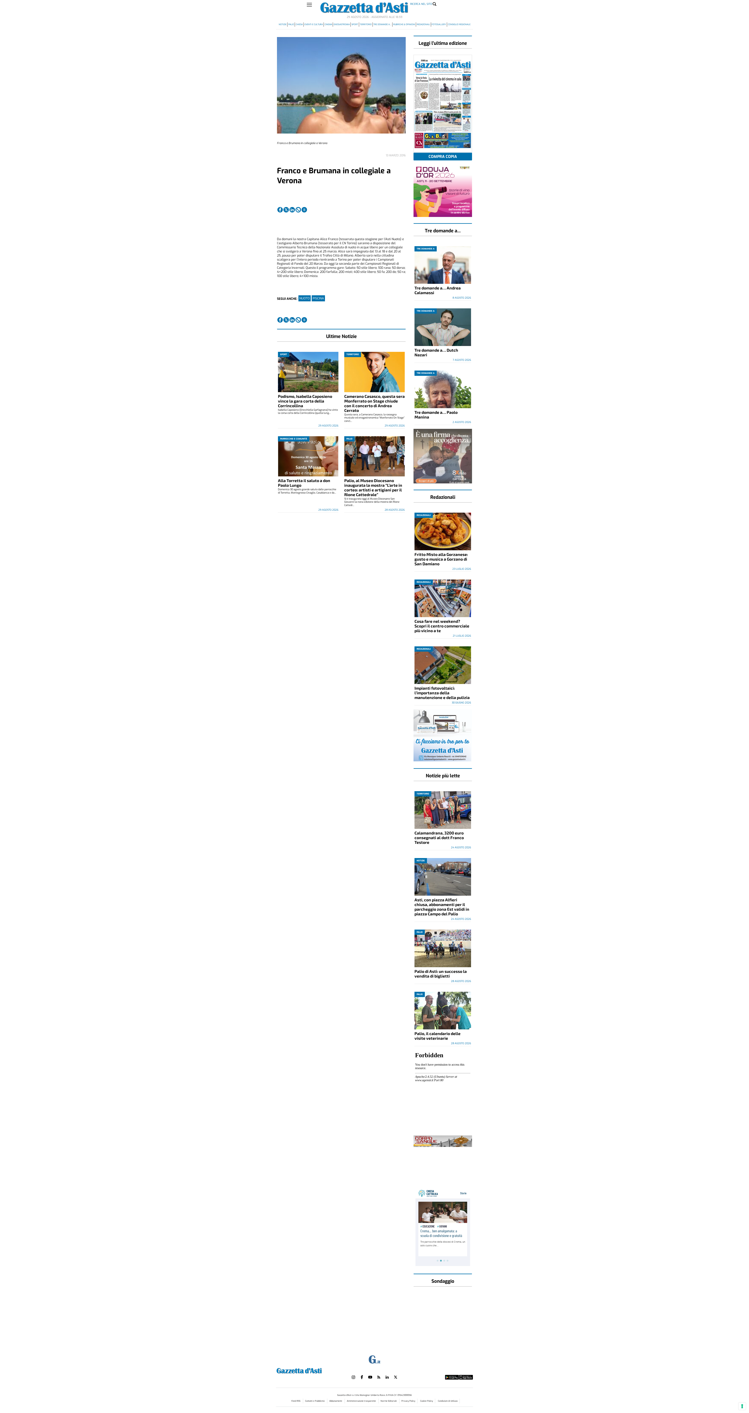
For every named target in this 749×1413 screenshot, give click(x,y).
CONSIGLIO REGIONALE (459, 24)
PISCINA (318, 298)
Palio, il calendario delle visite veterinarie (437, 1036)
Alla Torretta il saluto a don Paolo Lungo (304, 483)
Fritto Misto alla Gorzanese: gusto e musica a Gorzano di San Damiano (441, 559)
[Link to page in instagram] (353, 1377)
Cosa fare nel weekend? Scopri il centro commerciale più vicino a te (441, 626)
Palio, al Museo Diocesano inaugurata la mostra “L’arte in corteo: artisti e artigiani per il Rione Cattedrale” (373, 487)
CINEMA (328, 24)
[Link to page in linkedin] (292, 209)
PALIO (291, 24)
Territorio (366, 24)
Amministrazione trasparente (361, 1401)
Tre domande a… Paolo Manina (436, 414)
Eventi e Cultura (313, 24)
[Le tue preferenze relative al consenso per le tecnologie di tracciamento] (742, 1406)
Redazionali (423, 24)
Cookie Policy (426, 1401)
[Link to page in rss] (379, 1377)
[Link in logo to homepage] (309, 1370)
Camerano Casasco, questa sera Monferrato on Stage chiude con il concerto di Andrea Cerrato (374, 403)
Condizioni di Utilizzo (448, 1401)
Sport (354, 24)
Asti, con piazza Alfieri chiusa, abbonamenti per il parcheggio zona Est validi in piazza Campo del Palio (441, 906)
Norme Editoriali (389, 1401)
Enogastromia (342, 24)
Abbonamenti (336, 1401)
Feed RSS (296, 1401)
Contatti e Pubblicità (315, 1401)
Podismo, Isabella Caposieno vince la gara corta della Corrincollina (305, 401)
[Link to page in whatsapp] (298, 209)
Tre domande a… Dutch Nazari (436, 352)
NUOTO (304, 298)
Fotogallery (439, 24)
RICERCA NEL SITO (421, 4)
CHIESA (299, 24)
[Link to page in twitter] (286, 209)
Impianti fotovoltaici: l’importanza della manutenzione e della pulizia (442, 693)
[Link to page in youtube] (370, 1377)
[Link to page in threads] (304, 209)
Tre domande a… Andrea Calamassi (437, 290)
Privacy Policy (408, 1401)
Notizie (283, 24)
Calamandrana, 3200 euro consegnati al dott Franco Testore (439, 837)
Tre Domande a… (382, 24)
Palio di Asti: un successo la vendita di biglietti (440, 973)
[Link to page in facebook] (280, 209)
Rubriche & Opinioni (404, 24)
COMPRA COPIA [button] (443, 156)
